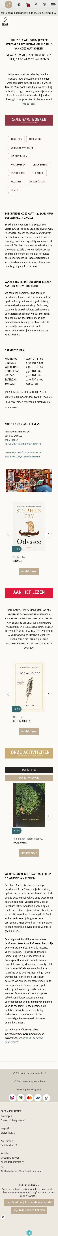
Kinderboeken (19, 156)
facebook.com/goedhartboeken (22, 456)
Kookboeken (18, 164)
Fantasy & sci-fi (37, 181)
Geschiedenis (40, 164)
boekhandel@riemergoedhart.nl (23, 444)
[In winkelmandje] (29, 522)
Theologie (38, 173)
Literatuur (35, 139)
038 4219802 (29, 103)
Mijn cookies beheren (32, 1210)
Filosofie (16, 181)
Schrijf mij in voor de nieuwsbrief (31, 1202)
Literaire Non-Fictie (22, 147)
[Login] (36, 4)
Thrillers (16, 139)
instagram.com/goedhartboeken (23, 452)
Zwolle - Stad (29, 769)
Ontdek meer (29, 571)
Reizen (14, 190)
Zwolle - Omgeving (29, 777)
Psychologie (18, 173)
